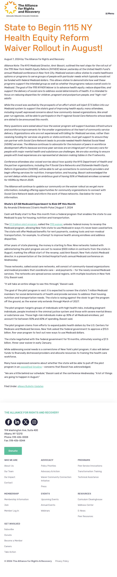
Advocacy (47, 460)
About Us (9, 466)
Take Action (10, 552)
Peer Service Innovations (90, 466)
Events (45, 493)
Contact (8, 482)
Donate (8, 535)
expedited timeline (31, 366)
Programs (84, 460)
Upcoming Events (50, 499)
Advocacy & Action (50, 471)
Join (6, 505)
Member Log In (11, 510)
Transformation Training (90, 471)
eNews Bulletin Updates (30, 386)
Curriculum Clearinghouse (90, 499)
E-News (81, 510)
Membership (11, 493)
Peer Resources (85, 516)
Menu (111, 13)
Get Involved (12, 523)
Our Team (9, 471)
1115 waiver (56, 224)
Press (44, 486)
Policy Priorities (48, 466)
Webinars (45, 510)
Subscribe (9, 529)
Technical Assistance (88, 477)
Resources (84, 493)
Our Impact (9, 477)
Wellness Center (85, 505)
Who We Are (11, 460)
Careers (8, 546)
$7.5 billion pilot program (23, 224)
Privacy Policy (62, 561)
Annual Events (48, 505)
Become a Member (13, 540)
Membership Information (16, 499)
